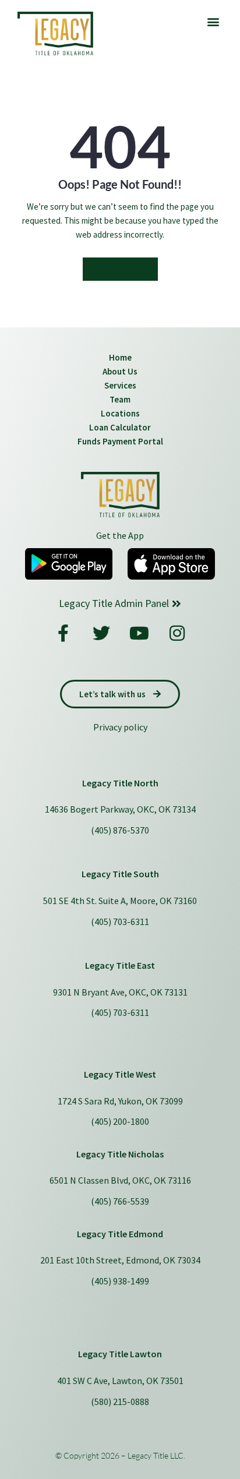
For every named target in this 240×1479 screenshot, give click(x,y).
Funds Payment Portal (120, 441)
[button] (213, 21)
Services (120, 385)
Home (120, 357)
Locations (120, 413)
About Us (120, 371)
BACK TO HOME (120, 269)
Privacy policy (120, 727)
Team (120, 399)
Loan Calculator (120, 427)
